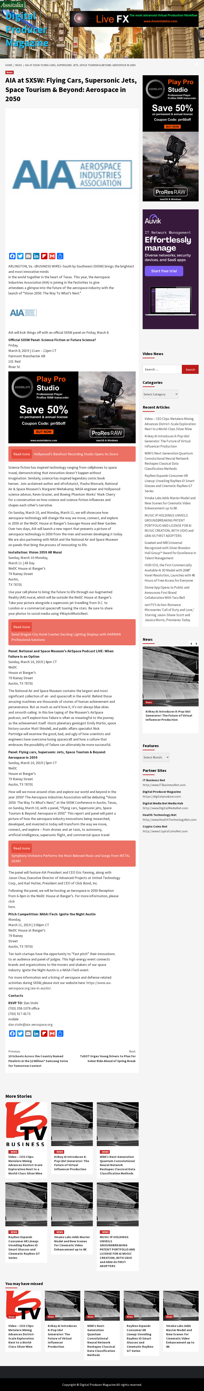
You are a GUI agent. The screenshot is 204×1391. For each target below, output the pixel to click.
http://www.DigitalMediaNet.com (165, 808)
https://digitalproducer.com (162, 796)
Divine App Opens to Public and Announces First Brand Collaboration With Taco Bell (167, 592)
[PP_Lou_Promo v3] (72, 407)
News (10, 72)
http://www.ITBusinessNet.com (164, 785)
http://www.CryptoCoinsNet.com (165, 831)
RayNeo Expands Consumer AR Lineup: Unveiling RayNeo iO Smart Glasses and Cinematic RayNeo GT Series (24, 1247)
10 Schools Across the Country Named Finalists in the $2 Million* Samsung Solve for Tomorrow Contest (38, 1058)
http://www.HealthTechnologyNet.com (169, 820)
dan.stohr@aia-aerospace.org (30, 1024)
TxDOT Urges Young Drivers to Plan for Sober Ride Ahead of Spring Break (108, 1056)
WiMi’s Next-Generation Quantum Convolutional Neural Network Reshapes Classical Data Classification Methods (117, 1165)
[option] (171, 691)
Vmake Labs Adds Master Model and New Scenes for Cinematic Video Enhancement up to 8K (72, 1243)
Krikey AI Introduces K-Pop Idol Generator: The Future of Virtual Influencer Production (71, 1163)
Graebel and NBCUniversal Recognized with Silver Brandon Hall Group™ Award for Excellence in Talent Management (170, 550)
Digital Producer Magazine (27, 29)
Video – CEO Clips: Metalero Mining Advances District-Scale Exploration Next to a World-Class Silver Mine (25, 1165)
